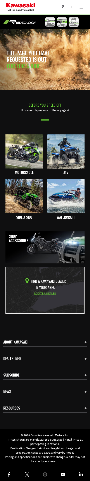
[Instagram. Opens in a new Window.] (45, 474)
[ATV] (66, 151)
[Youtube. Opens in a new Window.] (63, 474)
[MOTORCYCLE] (24, 151)
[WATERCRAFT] (66, 196)
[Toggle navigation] (81, 7)
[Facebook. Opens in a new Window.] (9, 474)
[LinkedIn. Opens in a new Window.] (81, 474)
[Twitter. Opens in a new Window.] (27, 474)
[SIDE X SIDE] (24, 196)
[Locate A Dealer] (64, 6)
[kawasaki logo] (35, 7)
